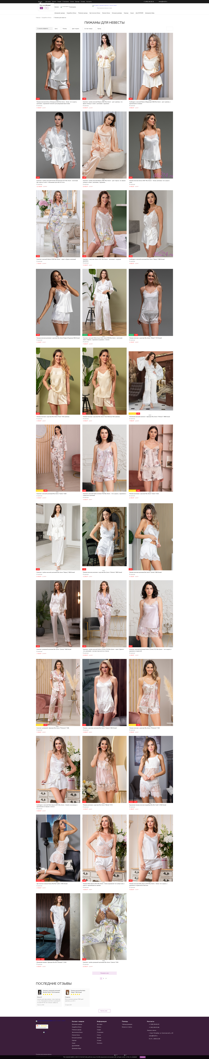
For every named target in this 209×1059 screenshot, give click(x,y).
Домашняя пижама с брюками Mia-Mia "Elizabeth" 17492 (51, 962)
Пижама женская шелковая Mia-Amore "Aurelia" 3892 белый (145, 572)
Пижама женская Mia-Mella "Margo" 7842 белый (78, 991)
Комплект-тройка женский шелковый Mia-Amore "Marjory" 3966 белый (56, 572)
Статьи (72, 1)
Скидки (59, 1)
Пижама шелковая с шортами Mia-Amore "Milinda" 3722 (98, 805)
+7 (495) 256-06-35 (149, 1)
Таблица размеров (127, 1024)
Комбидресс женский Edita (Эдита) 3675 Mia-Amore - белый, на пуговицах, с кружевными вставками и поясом (57, 805)
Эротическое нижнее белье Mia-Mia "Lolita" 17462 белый (52, 883)
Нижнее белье (106, 13)
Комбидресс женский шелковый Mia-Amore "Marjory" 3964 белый (147, 259)
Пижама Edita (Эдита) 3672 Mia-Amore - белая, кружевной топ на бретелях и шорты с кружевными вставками (103, 884)
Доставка (48, 1)
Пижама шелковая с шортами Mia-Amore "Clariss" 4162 (144, 493)
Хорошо (143, 1057)
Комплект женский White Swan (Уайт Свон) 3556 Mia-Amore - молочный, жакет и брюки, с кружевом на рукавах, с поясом (102, 339)
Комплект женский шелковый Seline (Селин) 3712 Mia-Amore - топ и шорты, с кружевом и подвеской (150, 650)
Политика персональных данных (43, 1054)
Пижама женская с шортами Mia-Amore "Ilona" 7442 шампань (53, 416)
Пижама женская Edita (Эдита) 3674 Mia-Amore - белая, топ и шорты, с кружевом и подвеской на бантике (148, 884)
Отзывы (83, 1)
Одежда (126, 13)
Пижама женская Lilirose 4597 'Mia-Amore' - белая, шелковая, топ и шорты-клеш (149, 181)
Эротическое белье (94, 13)
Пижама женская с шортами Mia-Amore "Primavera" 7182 (144, 728)
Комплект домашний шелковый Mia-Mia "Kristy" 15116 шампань (51, 991)
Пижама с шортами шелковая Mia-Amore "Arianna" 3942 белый (100, 728)
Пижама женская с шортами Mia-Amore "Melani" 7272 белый (145, 338)
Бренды (77, 1)
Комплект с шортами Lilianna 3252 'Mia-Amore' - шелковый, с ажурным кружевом (102, 260)
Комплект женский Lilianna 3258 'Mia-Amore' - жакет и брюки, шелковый (56, 259)
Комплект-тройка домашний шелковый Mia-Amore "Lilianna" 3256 (100, 962)
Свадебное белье (71, 13)
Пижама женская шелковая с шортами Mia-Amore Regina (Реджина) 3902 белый (58, 338)
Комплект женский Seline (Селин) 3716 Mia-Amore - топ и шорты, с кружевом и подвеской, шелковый (104, 494)
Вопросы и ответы (127, 1027)
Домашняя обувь (149, 13)
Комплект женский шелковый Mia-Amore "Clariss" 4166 (51, 493)
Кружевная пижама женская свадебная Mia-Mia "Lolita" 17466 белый (147, 805)
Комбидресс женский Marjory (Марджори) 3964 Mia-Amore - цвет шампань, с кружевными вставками (150, 102)
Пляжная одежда (83, 13)
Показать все (104, 973)
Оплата (54, 1)
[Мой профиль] (162, 7)
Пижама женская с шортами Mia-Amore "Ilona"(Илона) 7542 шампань (101, 416)
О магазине (66, 1)
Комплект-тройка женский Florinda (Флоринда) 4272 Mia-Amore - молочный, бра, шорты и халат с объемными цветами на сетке (57, 181)
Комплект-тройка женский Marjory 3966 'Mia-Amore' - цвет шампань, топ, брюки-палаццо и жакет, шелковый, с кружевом (103, 102)
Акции (132, 13)
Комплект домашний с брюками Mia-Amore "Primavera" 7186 (53, 728)
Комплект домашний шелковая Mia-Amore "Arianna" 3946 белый (54, 649)
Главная (38, 17)
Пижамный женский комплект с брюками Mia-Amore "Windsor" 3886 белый (149, 416)
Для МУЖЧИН (139, 13)
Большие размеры (117, 13)
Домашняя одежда (60, 13)
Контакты (89, 1)
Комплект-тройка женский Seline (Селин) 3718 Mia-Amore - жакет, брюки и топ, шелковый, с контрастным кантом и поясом (103, 650)
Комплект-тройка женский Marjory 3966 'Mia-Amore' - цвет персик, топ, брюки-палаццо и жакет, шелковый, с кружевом (104, 181)
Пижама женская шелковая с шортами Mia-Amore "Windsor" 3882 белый (102, 572)
